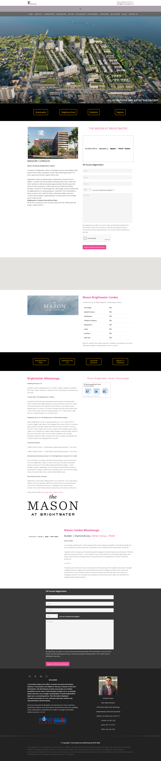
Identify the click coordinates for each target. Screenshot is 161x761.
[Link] (32, 3)
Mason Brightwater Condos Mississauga (108, 378)
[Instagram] (46, 676)
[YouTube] (41, 676)
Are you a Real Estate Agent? (103, 190)
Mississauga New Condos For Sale (52, 492)
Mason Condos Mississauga (81, 530)
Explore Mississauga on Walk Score (92, 396)
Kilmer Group (99, 535)
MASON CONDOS (38, 161)
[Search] (80, 9)
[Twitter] (35, 676)
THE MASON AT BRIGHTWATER (108, 128)
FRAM (111, 535)
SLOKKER (67, 563)
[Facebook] (29, 676)
